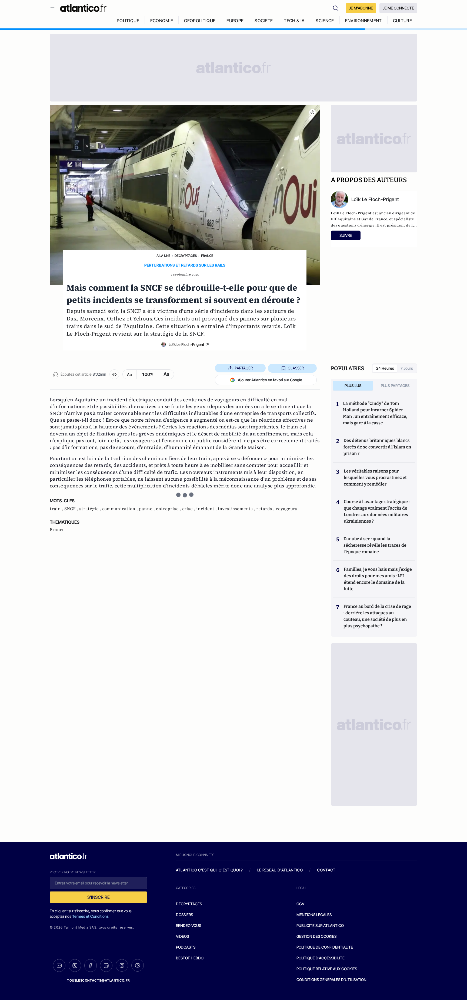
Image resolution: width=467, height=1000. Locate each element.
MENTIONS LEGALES (314, 914)
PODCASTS (185, 947)
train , (57, 509)
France (207, 256)
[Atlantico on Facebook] (90, 965)
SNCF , (71, 509)
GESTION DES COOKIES (316, 936)
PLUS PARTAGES (395, 385)
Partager (244, 368)
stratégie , (90, 509)
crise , (189, 509)
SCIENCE (325, 20)
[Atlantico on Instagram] (122, 965)
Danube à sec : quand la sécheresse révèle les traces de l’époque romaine (374, 545)
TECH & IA (294, 20)
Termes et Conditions (90, 916)
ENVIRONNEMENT (363, 20)
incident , (207, 509)
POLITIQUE (128, 20)
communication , (120, 509)
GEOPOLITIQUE (199, 20)
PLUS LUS (353, 385)
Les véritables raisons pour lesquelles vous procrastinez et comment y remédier (375, 477)
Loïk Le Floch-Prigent (186, 344)
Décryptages (186, 256)
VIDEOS (182, 936)
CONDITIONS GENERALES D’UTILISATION (331, 979)
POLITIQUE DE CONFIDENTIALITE (324, 947)
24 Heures (385, 368)
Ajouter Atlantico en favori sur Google (270, 380)
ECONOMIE (161, 20)
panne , (147, 509)
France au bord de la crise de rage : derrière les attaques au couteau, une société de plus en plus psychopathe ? (377, 616)
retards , (266, 509)
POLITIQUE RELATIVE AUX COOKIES (326, 968)
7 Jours (407, 368)
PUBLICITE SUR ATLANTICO (320, 925)
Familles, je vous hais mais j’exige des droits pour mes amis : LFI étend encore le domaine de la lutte (378, 579)
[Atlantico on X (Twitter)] (75, 965)
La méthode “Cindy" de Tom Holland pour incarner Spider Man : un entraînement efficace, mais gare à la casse (375, 413)
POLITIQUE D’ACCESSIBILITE (320, 958)
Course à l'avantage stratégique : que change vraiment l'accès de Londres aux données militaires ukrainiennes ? (377, 511)
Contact (326, 870)
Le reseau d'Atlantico (280, 870)
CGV (300, 903)
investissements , (237, 509)
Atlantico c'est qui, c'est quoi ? (209, 870)
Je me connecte (398, 8)
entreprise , (169, 509)
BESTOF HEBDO (190, 958)
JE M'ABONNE (361, 8)
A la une (163, 256)
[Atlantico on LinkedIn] (106, 965)
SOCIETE (264, 20)
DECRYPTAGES (189, 903)
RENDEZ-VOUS (188, 925)
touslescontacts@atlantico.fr (98, 980)
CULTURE (402, 20)
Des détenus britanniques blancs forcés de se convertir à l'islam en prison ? (377, 447)
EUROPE (234, 20)
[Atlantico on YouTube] (137, 965)
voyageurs (286, 509)
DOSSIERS (184, 914)
